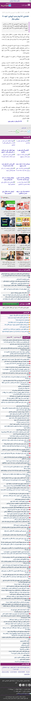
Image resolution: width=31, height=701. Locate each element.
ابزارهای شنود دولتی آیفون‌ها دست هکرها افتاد (19, 396)
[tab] (26, 337)
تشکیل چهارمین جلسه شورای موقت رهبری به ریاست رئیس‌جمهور (15, 359)
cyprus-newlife (21, 672)
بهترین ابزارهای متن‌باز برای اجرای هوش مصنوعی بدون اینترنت (16, 340)
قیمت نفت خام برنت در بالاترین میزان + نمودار (19, 424)
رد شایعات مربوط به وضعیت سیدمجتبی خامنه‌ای (19, 412)
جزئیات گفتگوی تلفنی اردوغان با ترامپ (21, 559)
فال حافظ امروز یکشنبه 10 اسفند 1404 (21, 525)
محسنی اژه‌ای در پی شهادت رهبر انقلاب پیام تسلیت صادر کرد (16, 622)
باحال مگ (28, 672)
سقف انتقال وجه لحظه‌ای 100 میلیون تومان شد (19, 505)
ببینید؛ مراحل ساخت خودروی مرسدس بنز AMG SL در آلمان (16, 512)
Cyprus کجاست (13, 672)
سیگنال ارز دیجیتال (5, 672)
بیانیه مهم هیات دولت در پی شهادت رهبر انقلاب (19, 592)
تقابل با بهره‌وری (26, 643)
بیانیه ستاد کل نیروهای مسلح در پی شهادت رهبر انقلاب (17, 596)
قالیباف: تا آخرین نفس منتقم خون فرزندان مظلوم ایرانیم (17, 416)
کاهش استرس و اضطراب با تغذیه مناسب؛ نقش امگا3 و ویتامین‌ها (15, 432)
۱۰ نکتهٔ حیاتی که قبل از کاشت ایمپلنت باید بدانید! (18, 318)
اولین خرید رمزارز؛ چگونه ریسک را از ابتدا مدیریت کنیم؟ (17, 461)
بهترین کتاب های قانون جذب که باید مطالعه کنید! (18, 322)
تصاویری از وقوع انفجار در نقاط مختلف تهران (19, 501)
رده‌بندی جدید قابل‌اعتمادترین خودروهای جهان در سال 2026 (16, 516)
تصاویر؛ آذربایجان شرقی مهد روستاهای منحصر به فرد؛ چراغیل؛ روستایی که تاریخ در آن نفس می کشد (16, 518)
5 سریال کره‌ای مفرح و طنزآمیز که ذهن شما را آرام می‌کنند (17, 297)
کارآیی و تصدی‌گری (25, 645)
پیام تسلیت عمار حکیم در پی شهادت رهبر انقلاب (19, 619)
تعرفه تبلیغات (18, 689)
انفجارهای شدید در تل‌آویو (23, 386)
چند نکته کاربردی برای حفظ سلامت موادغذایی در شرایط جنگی (16, 281)
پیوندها (11, 689)
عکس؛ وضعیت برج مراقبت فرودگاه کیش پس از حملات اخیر (16, 361)
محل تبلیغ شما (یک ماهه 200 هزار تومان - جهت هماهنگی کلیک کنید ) (15, 668)
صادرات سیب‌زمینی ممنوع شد (23, 422)
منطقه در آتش (26, 655)
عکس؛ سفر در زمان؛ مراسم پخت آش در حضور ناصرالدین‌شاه (16, 444)
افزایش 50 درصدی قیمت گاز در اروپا (21, 420)
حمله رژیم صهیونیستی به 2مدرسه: (22, 661)
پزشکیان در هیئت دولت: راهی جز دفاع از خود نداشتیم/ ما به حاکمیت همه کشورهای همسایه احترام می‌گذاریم (17, 353)
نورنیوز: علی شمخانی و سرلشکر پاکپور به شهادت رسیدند (17, 602)
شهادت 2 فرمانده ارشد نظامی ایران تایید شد (20, 610)
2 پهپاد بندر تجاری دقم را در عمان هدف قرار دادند (19, 493)
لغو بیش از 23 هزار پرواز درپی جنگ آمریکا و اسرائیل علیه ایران (16, 380)
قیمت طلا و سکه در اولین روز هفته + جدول (20, 293)
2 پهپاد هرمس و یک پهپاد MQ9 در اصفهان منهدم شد (18, 398)
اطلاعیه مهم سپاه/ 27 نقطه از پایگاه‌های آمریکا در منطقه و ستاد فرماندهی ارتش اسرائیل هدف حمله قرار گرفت (16, 634)
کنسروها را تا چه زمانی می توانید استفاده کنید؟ (19, 436)
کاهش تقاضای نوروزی (24, 641)
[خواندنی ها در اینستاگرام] (26, 686)
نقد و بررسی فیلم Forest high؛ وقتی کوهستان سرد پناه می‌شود (15, 507)
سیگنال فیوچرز (27, 674)
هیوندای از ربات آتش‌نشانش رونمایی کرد (20, 390)
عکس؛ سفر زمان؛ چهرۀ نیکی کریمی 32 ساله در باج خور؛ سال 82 (16, 557)
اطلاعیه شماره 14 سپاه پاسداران (22, 406)
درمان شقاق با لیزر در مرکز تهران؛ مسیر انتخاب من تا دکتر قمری (16, 329)
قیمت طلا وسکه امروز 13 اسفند (22, 430)
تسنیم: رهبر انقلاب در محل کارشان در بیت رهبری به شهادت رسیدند (15, 590)
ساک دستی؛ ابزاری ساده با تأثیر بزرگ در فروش (19, 315)
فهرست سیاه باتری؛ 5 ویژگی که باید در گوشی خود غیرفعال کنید (16, 299)
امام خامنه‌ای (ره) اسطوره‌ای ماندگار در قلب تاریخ (19, 418)
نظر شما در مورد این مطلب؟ (10, 304)
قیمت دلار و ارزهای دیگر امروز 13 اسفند (21, 434)
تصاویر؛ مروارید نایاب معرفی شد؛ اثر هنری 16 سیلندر (18, 509)
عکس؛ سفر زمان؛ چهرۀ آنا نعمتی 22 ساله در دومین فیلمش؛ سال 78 (15, 542)
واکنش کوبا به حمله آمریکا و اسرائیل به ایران (20, 626)
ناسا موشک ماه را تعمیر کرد (23, 388)
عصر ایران (24, 128)
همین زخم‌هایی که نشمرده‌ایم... (22, 279)
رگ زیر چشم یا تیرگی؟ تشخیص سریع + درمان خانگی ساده (17, 324)
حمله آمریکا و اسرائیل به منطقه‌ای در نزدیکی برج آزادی (18, 503)
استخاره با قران (27, 691)
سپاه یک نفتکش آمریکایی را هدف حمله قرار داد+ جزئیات (17, 367)
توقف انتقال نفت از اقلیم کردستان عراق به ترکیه (19, 414)
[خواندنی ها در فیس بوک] (23, 686)
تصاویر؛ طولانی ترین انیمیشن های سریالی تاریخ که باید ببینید (16, 295)
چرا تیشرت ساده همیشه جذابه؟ (22, 320)
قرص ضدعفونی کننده (24, 327)
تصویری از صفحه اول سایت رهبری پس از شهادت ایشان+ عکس (15, 614)
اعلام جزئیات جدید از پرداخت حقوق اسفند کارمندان (18, 438)
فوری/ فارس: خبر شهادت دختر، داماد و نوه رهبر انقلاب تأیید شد (16, 575)
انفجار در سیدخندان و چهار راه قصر (22, 499)
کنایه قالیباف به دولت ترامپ (23, 346)
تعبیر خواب (18, 691)
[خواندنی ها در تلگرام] (20, 686)
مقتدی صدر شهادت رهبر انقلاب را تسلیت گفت (19, 594)
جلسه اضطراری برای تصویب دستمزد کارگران (20, 283)
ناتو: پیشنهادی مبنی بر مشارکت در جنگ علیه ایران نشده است (16, 342)
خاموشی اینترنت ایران (24, 659)
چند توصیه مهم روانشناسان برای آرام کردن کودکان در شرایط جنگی (15, 400)
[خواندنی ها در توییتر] (29, 686)
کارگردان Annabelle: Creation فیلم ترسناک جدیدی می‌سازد (16, 486)
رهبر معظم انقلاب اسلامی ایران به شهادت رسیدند (19, 651)
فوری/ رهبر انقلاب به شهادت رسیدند (21, 584)
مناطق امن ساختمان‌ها (24, 649)
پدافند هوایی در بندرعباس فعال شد (21, 612)
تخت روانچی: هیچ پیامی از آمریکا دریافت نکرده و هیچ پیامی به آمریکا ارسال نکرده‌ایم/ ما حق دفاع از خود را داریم (16, 370)
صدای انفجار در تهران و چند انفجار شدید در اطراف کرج (18, 484)
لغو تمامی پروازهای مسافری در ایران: (21, 657)
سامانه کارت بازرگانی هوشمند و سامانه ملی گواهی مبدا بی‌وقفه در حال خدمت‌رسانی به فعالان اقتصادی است (16, 393)
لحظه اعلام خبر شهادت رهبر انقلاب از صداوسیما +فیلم (18, 586)
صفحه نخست (27, 689)
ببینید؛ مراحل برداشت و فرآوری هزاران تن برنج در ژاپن (18, 488)
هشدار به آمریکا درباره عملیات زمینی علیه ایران (19, 344)
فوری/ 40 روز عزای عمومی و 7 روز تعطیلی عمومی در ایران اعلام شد (15, 588)
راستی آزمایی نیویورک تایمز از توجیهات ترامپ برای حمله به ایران (15, 565)
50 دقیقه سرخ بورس (24, 647)
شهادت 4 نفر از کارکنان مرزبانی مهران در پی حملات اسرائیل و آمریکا (15, 478)
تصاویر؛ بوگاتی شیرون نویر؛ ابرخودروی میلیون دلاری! (18, 514)
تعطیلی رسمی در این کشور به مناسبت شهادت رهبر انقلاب (17, 624)
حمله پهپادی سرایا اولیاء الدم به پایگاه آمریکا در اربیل (18, 631)
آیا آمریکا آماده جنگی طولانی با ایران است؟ (20, 653)
